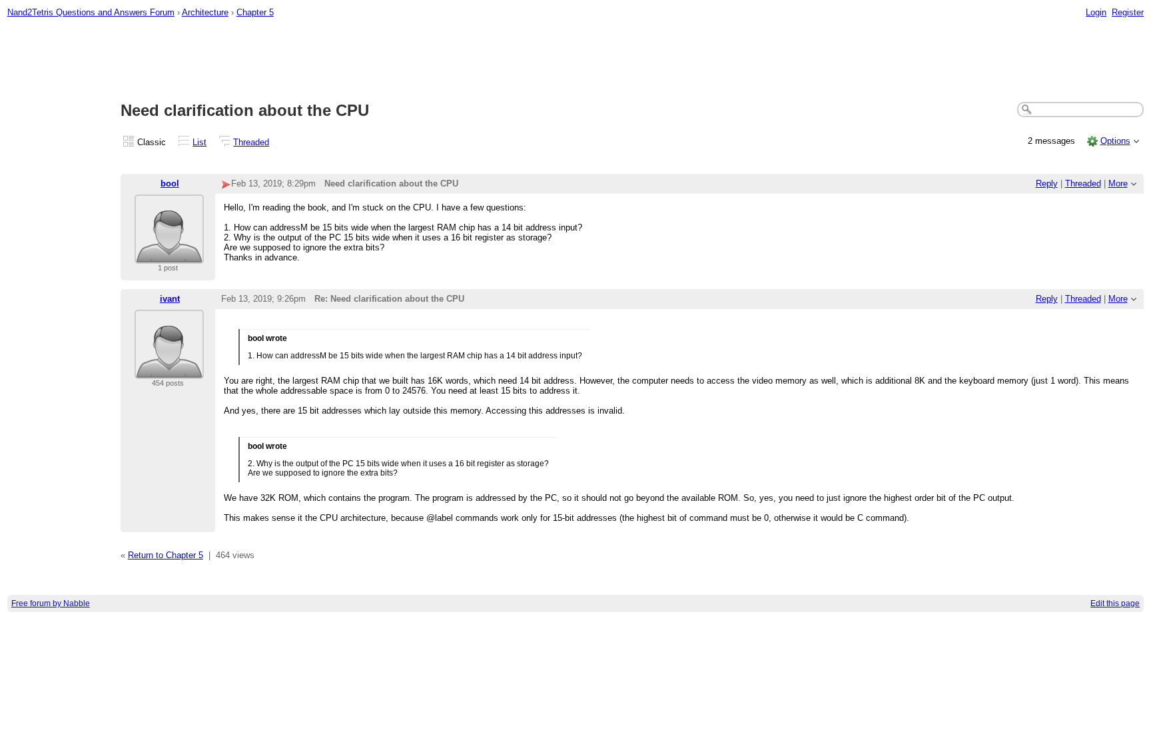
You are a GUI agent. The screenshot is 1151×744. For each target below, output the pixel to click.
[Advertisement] (575, 61)
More (1118, 183)
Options (1115, 141)
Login (1096, 12)
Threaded (251, 142)
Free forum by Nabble (50, 603)
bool (170, 183)
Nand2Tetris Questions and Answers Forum (91, 12)
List (199, 142)
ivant (170, 299)
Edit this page (1115, 603)
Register (1128, 12)
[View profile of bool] (169, 255)
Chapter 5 (255, 12)
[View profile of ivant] (169, 371)
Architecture (205, 12)
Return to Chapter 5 (165, 555)
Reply (1047, 183)
